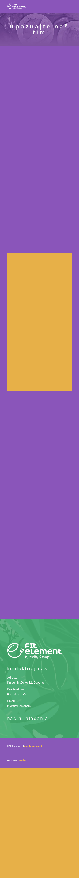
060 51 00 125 (16, 694)
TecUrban (22, 760)
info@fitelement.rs (19, 706)
